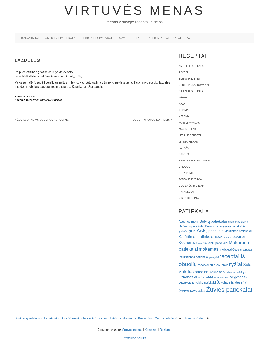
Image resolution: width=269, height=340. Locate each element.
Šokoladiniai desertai (232, 282)
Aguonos (184, 221)
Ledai (136, 38)
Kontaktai (151, 329)
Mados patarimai (166, 318)
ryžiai (235, 264)
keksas (227, 237)
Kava (122, 38)
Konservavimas (189, 122)
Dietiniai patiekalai (191, 91)
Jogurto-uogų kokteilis (151, 120)
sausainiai (202, 271)
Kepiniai (184, 110)
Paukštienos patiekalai (193, 257)
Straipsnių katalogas (28, 318)
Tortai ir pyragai (97, 38)
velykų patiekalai (205, 282)
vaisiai (209, 277)
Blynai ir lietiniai (190, 78)
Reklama (165, 329)
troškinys (241, 272)
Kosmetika (145, 318)
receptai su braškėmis (213, 264)
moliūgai (225, 249)
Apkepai (184, 72)
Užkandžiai (30, 38)
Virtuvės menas (134, 10)
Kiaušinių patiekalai (215, 243)
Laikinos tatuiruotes (123, 318)
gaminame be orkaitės (232, 226)
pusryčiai (214, 257)
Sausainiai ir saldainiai (51, 99)
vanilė (216, 277)
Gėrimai (184, 97)
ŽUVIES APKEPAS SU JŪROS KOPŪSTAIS (43, 120)
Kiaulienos (197, 243)
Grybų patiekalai (210, 230)
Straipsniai (186, 173)
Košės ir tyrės (189, 129)
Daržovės (211, 226)
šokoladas (197, 290)
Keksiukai (238, 236)
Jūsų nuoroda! (194, 318)
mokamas (209, 249)
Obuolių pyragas (242, 249)
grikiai (192, 231)
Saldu (248, 264)
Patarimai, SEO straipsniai (61, 318)
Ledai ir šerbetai (190, 135)
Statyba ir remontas (94, 318)
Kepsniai (184, 116)
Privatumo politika (134, 338)
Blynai (195, 222)
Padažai (184, 147)
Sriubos (184, 166)
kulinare (31, 96)
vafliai (201, 277)
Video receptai (189, 198)
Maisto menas (188, 141)
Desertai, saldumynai (194, 84)
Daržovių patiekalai (191, 226)
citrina (244, 221)
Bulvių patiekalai (213, 221)
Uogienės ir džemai (192, 185)
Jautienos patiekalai (238, 231)
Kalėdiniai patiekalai (164, 38)
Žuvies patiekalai (229, 289)
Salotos (184, 154)
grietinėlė (183, 231)
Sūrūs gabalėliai (227, 272)
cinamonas (234, 221)
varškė (224, 277)
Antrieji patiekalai (61, 38)
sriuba (214, 272)
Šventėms (184, 290)
